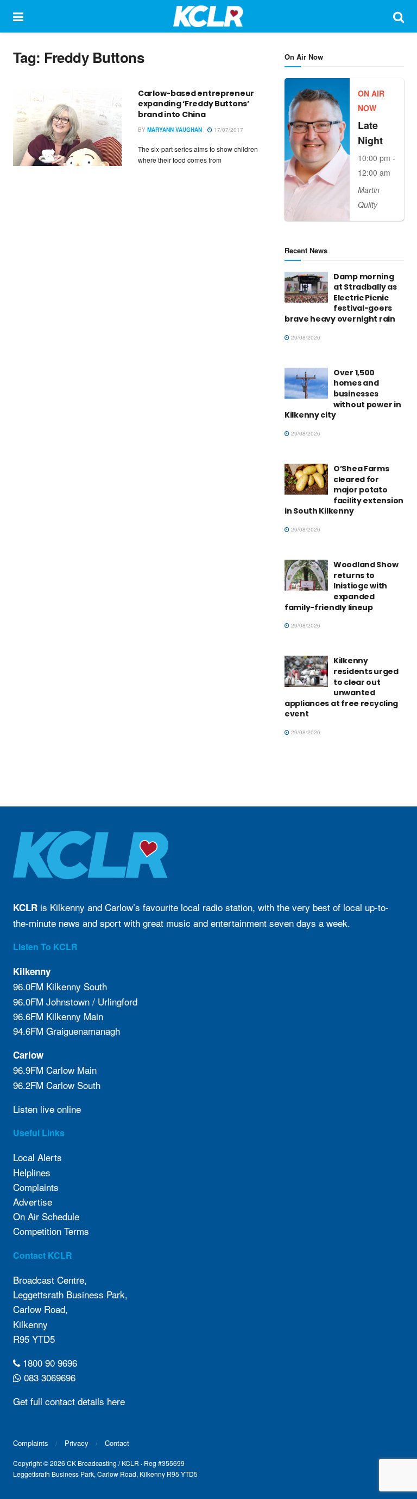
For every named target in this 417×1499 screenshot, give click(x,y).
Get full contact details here (69, 1401)
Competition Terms (51, 1231)
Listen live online (47, 1109)
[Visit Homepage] (208, 16)
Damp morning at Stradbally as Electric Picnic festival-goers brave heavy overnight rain (341, 297)
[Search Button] (398, 16)
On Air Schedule (46, 1216)
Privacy (77, 1443)
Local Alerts (37, 1157)
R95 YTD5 (34, 1339)
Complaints (36, 1187)
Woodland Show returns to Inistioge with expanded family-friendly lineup (341, 585)
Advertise (32, 1201)
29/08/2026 (304, 337)
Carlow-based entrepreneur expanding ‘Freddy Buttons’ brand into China (196, 104)
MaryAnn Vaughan (174, 129)
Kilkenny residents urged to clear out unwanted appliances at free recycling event (342, 687)
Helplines (31, 1172)
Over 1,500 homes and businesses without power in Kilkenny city (343, 393)
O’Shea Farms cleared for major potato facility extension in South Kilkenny (344, 489)
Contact (117, 1443)
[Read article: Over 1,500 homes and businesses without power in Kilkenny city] (306, 383)
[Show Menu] (18, 16)
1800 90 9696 (48, 1362)
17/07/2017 (227, 129)
